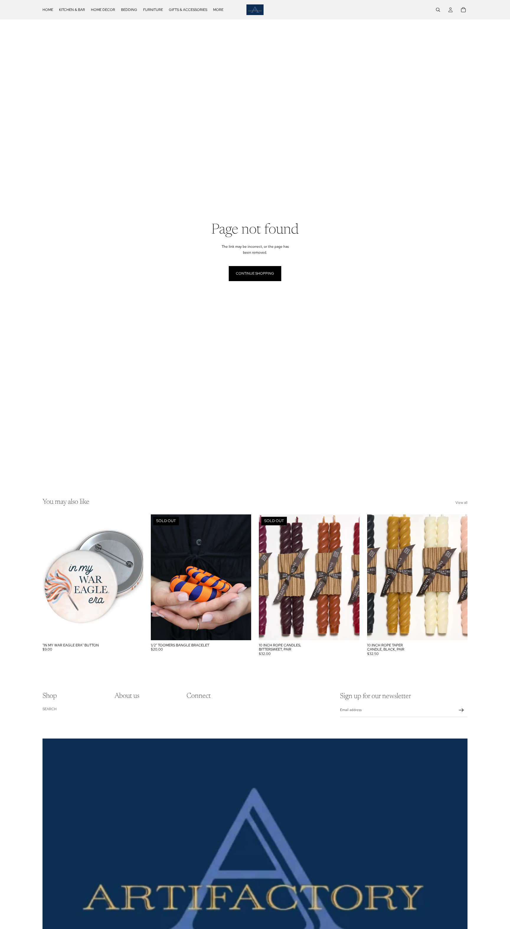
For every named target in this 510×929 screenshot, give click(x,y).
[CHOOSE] (458, 631)
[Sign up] (461, 710)
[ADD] (134, 631)
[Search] (437, 9)
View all (461, 502)
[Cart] (463, 9)
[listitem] (218, 9)
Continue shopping (255, 273)
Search (49, 709)
